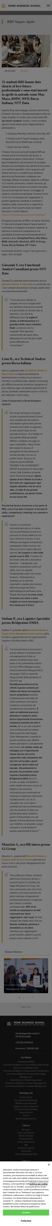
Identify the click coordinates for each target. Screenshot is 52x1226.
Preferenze (26, 1221)
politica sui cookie (39, 1184)
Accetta (26, 1212)
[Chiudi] (49, 1164)
